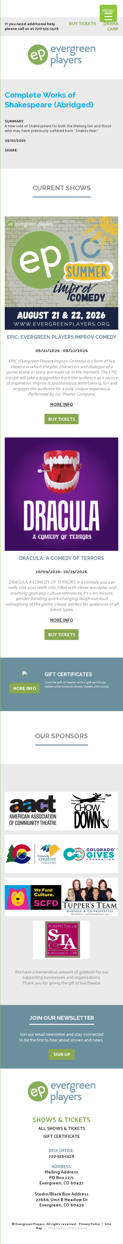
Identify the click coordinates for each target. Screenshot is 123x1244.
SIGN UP (61, 1054)
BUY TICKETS (83, 23)
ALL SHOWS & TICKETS (61, 1128)
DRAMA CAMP (110, 26)
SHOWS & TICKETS (61, 1119)
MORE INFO (24, 688)
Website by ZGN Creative (68, 1228)
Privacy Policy (89, 1224)
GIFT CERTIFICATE (61, 1136)
